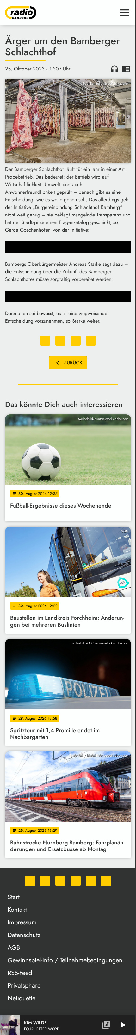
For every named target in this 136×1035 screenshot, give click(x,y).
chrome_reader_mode (125, 68)
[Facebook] (45, 881)
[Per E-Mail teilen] (91, 341)
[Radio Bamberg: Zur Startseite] (60, 12)
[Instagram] (60, 881)
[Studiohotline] (106, 881)
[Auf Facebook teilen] (45, 341)
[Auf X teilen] (60, 341)
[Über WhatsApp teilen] (76, 341)
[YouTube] (76, 881)
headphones (114, 68)
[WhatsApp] (30, 881)
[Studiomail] (91, 881)
